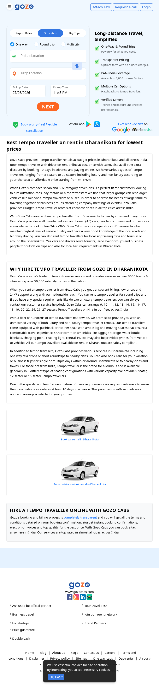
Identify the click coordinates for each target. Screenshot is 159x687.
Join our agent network (100, 614)
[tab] (22, 44)
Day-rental (126, 658)
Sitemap (81, 658)
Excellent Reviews (130, 124)
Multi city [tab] (73, 44)
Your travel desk (95, 605)
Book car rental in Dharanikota (80, 439)
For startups (20, 623)
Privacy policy (60, 658)
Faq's (74, 652)
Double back (21, 638)
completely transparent (80, 517)
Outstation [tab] (50, 33)
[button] (9, 7)
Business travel (23, 614)
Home (29, 652)
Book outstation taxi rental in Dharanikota (79, 484)
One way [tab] (22, 44)
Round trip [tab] (47, 44)
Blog (43, 652)
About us (58, 652)
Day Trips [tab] (74, 33)
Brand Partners (95, 623)
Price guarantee (23, 630)
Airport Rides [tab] (24, 33)
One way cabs (103, 658)
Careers (110, 652)
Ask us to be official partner (31, 605)
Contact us (91, 652)
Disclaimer (36, 658)
